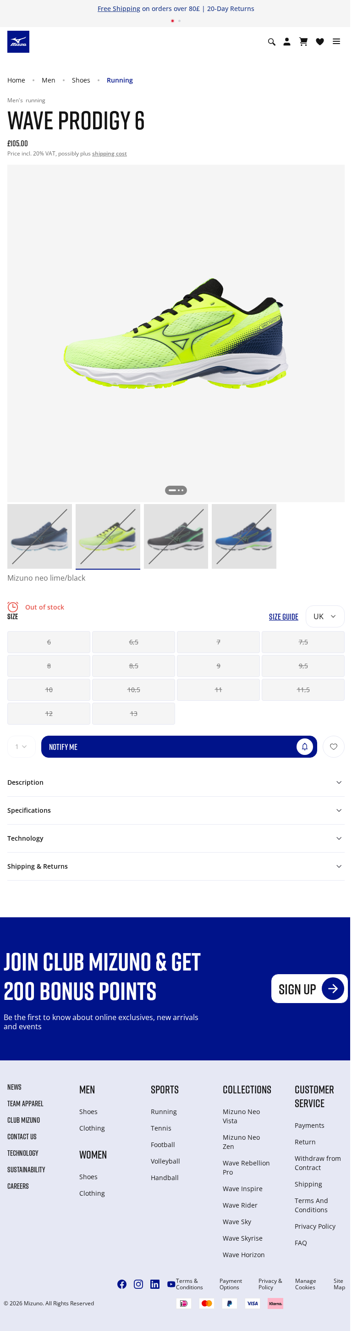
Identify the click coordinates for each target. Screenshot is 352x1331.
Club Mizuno (23, 1120)
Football (163, 1144)
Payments (309, 1125)
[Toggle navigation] (336, 41)
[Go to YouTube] (171, 1284)
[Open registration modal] (287, 42)
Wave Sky (237, 1221)
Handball (165, 1177)
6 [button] (49, 642)
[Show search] (272, 42)
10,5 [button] (133, 689)
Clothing (92, 1128)
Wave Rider (240, 1205)
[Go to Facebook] (121, 1284)
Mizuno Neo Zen (241, 1142)
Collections (247, 1089)
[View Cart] (303, 42)
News (14, 1087)
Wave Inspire (243, 1188)
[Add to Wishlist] (334, 747)
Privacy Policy (315, 1226)
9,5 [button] (303, 665)
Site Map (339, 1284)
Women (93, 1154)
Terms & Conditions (189, 1284)
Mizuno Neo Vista (241, 1116)
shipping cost (109, 153)
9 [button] (218, 665)
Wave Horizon (244, 1254)
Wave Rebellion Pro (246, 1167)
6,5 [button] (133, 642)
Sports (165, 1089)
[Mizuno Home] (18, 41)
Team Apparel (25, 1103)
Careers (18, 1186)
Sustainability (26, 1169)
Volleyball (165, 1161)
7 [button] (218, 642)
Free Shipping (119, 8)
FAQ (301, 1242)
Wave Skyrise (243, 1238)
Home (16, 80)
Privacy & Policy (270, 1284)
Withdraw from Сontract (318, 1163)
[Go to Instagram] (138, 1284)
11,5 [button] (303, 689)
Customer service (314, 1095)
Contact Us (22, 1136)
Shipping (308, 1184)
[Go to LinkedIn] (155, 1284)
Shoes (81, 80)
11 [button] (218, 689)
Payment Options (231, 1284)
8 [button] (49, 665)
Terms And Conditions (311, 1205)
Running (120, 80)
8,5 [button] (133, 665)
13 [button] (134, 713)
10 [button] (49, 689)
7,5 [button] (303, 642)
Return (305, 1141)
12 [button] (49, 713)
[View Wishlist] (320, 42)
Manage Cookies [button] (305, 1284)
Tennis (161, 1128)
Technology (22, 1153)
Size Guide (283, 616)
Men (48, 80)
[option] (39, 536)
